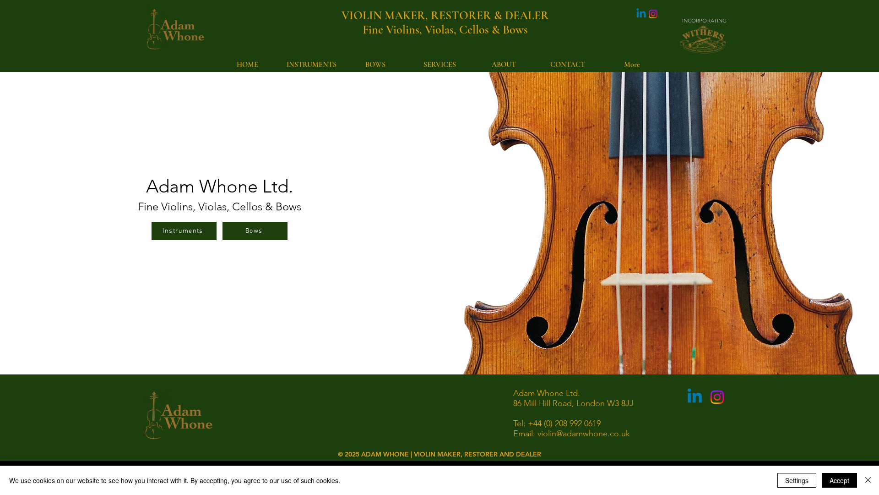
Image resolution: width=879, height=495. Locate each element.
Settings (796, 480)
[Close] (868, 480)
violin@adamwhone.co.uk (583, 434)
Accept (839, 480)
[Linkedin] (641, 14)
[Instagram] (653, 14)
